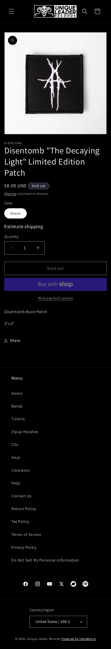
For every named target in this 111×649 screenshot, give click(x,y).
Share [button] (15, 340)
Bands (17, 406)
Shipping (10, 193)
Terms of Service (26, 534)
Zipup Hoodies (24, 431)
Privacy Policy (23, 547)
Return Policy (23, 508)
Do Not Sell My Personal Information (45, 560)
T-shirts (18, 418)
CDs (14, 444)
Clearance (20, 470)
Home (16, 393)
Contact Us (21, 495)
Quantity (11, 236)
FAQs (15, 483)
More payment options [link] (55, 298)
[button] (11, 11)
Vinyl (15, 457)
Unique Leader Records (44, 639)
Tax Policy (20, 521)
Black (18, 215)
